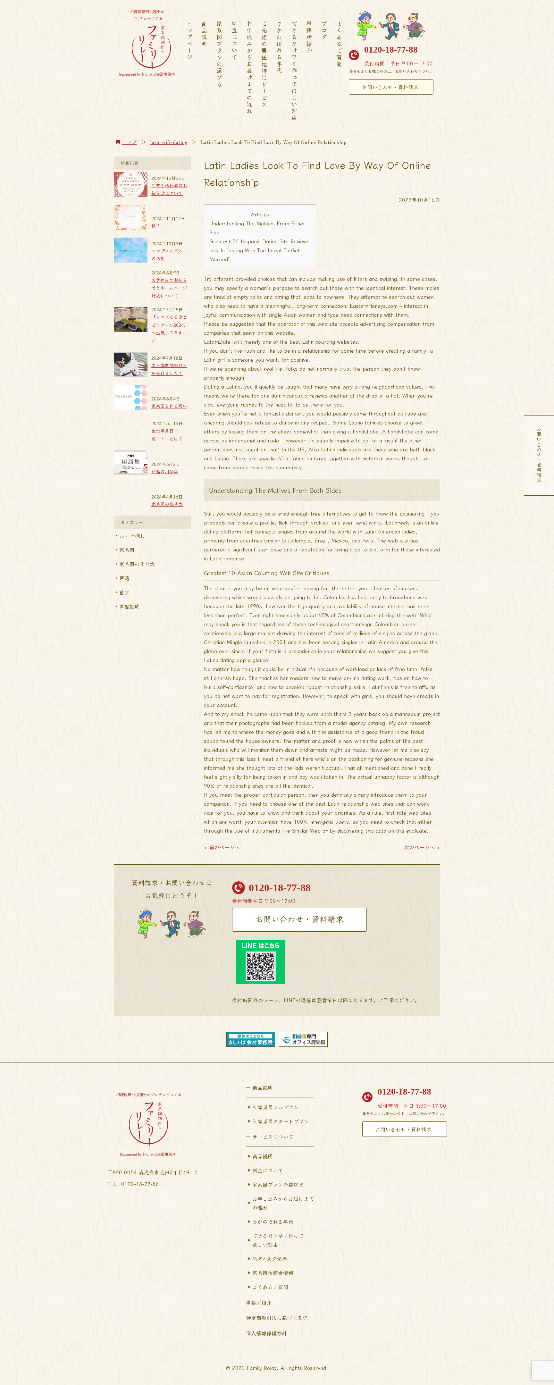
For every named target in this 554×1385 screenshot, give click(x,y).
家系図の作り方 (137, 564)
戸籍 (124, 578)
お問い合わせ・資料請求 (390, 87)
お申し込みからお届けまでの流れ (283, 1203)
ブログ (324, 31)
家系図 (127, 550)
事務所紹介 (309, 37)
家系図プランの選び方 (219, 54)
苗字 (124, 592)
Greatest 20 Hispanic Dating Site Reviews (259, 241)
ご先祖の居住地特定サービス (264, 64)
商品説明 (204, 34)
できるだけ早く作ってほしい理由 (294, 71)
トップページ (189, 41)
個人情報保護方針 (266, 1333)
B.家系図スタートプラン (280, 1121)
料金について (234, 41)
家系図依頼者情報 (272, 1273)
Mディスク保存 (269, 1259)
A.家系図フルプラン (275, 1107)
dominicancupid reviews (299, 395)
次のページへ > (422, 847)
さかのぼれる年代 (279, 47)
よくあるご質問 (339, 44)
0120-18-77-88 (391, 50)
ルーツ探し (132, 536)
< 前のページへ (222, 847)
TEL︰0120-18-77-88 (133, 1184)
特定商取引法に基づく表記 (276, 1318)
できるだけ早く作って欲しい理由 (278, 1240)
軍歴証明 (129, 606)
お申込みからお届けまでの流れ (249, 68)
